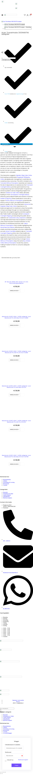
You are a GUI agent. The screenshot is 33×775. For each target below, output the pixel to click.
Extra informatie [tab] (6, 145)
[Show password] (22, 756)
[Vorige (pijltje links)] (0, 773)
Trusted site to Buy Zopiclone (17, 218)
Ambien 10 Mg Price (6, 198)
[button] (14, 290)
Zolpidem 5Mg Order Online (24, 175)
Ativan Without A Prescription (14, 200)
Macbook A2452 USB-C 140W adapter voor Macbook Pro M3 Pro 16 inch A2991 (16, 352)
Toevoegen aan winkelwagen (8, 59)
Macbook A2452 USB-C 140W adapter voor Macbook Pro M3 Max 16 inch (16, 386)
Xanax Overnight (11, 231)
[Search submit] (0, 710)
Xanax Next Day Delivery (7, 227)
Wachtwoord (8, 752)
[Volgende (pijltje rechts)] (2, 773)
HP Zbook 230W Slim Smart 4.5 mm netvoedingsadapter (16, 282)
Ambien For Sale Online (12, 193)
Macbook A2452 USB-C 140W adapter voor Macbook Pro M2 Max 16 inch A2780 (16, 456)
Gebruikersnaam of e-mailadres (12, 744)
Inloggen (16, 765)
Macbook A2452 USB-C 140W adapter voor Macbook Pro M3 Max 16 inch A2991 (16, 317)
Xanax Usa (27, 204)
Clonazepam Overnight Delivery (19, 195)
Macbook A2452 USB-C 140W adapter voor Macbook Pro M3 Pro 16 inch (16, 421)
